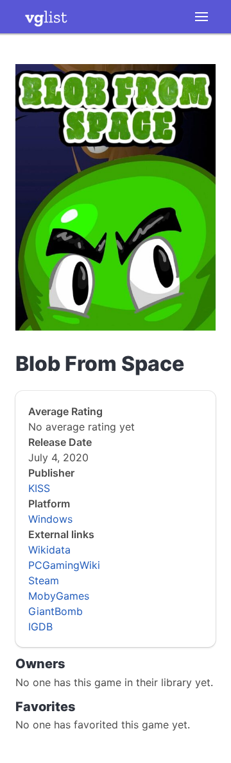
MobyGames (58, 595)
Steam (43, 580)
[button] (201, 16)
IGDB (40, 626)
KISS (39, 488)
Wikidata (49, 549)
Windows (50, 519)
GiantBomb (55, 611)
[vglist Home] (46, 16)
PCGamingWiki (64, 565)
